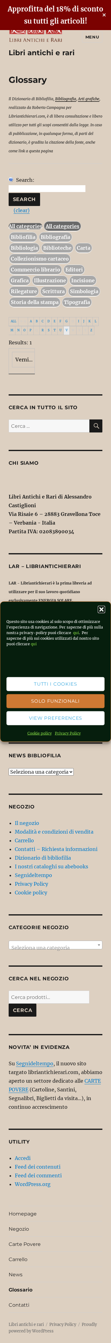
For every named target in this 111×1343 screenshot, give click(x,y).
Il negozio (27, 823)
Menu (92, 36)
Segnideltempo (33, 875)
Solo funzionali (55, 701)
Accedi (23, 1158)
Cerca (22, 1010)
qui (75, 632)
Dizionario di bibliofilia (43, 858)
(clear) (22, 210)
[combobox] (56, 945)
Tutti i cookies (55, 684)
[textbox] (55, 948)
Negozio (19, 1229)
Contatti (19, 1305)
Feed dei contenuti (37, 1167)
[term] (22, 361)
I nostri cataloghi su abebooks (51, 866)
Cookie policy (39, 733)
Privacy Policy (68, 733)
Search (24, 199)
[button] (101, 609)
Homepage (23, 1214)
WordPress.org (33, 1184)
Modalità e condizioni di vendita (54, 832)
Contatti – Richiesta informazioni (56, 849)
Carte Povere (25, 1244)
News (16, 1275)
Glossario (20, 1290)
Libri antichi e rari (42, 52)
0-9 (23, 321)
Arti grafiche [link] (88, 98)
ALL (13, 321)
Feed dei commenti (38, 1175)
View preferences (55, 718)
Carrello (24, 840)
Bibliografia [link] (65, 98)
